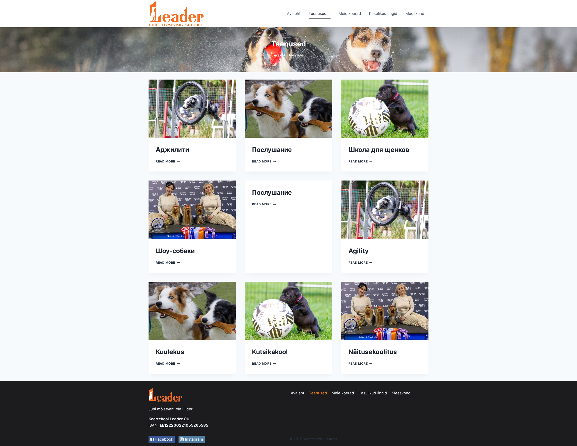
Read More (165, 161)
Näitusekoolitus (372, 352)
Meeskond (414, 13)
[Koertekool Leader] (177, 13)
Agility (358, 251)
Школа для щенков (378, 149)
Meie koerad (350, 13)
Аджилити (172, 149)
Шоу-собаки (175, 251)
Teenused (318, 393)
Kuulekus (170, 352)
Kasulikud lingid (383, 13)
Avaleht (293, 13)
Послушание (272, 149)
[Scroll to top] (565, 430)
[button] (328, 13)
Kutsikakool (270, 352)
